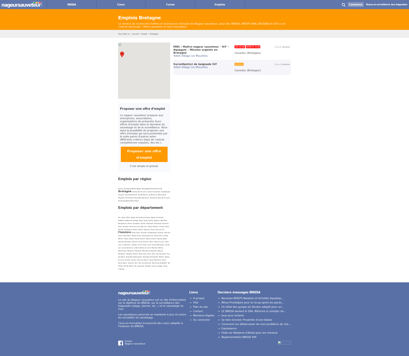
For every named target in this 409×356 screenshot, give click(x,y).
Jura (119, 245)
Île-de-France (143, 195)
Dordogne (128, 229)
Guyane (121, 195)
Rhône (161, 257)
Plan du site (200, 306)
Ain (119, 217)
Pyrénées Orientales (150, 257)
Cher (120, 226)
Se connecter (201, 319)
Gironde (144, 232)
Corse (149, 192)
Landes (134, 245)
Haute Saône (129, 239)
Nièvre (135, 254)
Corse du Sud (134, 226)
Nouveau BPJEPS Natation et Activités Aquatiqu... (252, 298)
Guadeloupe (165, 192)
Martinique (162, 195)
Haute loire (158, 235)
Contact (198, 311)
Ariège (135, 220)
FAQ (195, 302)
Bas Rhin (164, 220)
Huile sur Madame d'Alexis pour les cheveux (249, 332)
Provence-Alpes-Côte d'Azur (128, 201)
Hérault (135, 242)
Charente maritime (161, 223)
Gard (133, 232)
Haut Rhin (127, 235)
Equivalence (229, 328)
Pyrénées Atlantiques (134, 257)
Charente (149, 223)
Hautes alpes (162, 239)
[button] (122, 55)
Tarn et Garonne (145, 263)
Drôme (140, 229)
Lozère (136, 248)
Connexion (356, 4)
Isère (167, 242)
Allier (128, 217)
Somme (131, 263)
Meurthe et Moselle (149, 251)
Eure (153, 229)
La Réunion (152, 195)
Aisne (123, 217)
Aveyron (157, 220)
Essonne (147, 229)
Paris (153, 254)
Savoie (133, 260)
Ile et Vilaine (143, 242)
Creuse (162, 226)
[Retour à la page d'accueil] (22, 3)
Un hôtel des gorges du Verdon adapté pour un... (252, 306)
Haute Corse (136, 235)
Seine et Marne (142, 260)
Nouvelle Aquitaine (142, 198)
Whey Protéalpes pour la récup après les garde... (252, 302)
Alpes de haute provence (140, 217)
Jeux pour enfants (232, 315)
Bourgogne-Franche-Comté (152, 189)
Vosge (160, 266)
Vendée (148, 266)
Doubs (134, 229)
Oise (145, 254)
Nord (140, 254)
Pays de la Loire (164, 198)
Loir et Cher (142, 245)
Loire (149, 245)
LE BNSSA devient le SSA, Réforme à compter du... (253, 311)
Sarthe (127, 260)
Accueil (135, 34)
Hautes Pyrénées (124, 242)
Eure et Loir (159, 229)
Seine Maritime (155, 260)
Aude (145, 220)
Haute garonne (147, 235)
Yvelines (121, 269)
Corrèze (125, 226)
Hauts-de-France (131, 195)
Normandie (129, 198)
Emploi (144, 34)
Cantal (142, 223)
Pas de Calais (161, 254)
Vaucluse (141, 266)
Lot (119, 248)
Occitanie (153, 198)
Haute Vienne (151, 239)
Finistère (124, 232)
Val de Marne (129, 266)
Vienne (154, 266)
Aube (141, 220)
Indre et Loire (159, 242)
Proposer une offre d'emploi (144, 154)
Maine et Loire (145, 248)
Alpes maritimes (157, 217)
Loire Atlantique (158, 245)
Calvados (136, 223)
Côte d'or (143, 226)
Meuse (160, 251)
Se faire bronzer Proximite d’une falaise (246, 319)
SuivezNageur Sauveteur (135, 342)
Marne (160, 248)
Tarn (136, 263)
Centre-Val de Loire (139, 192)
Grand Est (156, 192)
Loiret (167, 245)
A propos (198, 298)
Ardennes (128, 220)
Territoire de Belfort (159, 263)
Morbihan (121, 254)
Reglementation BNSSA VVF (239, 337)
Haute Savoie (140, 239)
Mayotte (121, 198)
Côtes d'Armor (153, 226)
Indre (151, 242)
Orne (149, 254)
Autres (120, 189)
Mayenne (130, 251)
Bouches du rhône (125, 223)
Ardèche (121, 220)
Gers (138, 232)
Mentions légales (203, 315)
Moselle (129, 254)
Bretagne (154, 34)
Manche (154, 248)
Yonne (165, 266)
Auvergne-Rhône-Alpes (132, 189)
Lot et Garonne (127, 248)
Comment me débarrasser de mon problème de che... (256, 324)
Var (135, 266)
